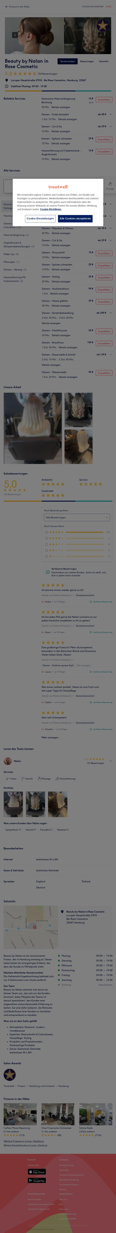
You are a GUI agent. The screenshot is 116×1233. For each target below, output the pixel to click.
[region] (58, 202)
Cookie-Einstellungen (40, 218)
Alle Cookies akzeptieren (75, 218)
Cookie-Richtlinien (50, 209)
